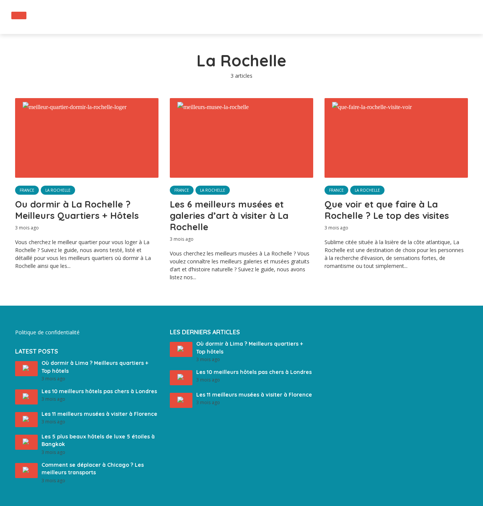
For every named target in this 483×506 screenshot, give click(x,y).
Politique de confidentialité (47, 332)
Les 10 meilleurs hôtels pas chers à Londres (99, 391)
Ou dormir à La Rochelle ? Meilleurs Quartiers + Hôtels (77, 209)
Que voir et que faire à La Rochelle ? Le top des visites (387, 209)
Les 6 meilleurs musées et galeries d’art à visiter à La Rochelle (229, 215)
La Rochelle (58, 190)
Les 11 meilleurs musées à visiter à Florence (99, 414)
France (27, 190)
